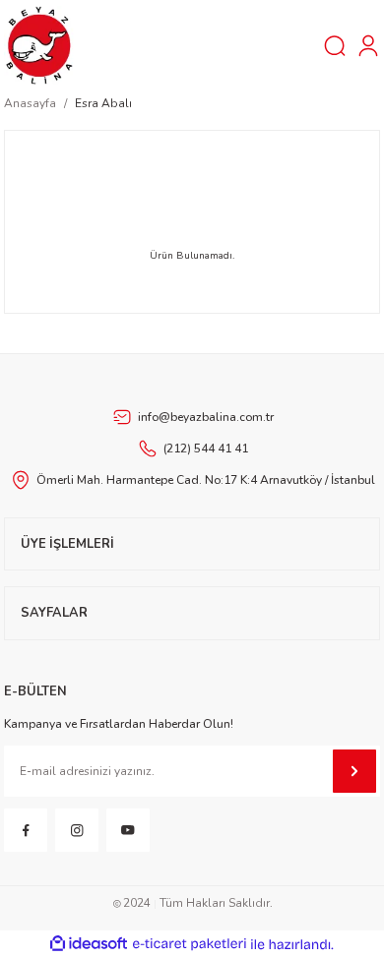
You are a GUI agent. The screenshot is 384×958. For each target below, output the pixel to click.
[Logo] (40, 44)
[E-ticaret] (189, 944)
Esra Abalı (103, 103)
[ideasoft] (88, 944)
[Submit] (354, 771)
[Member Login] (368, 45)
